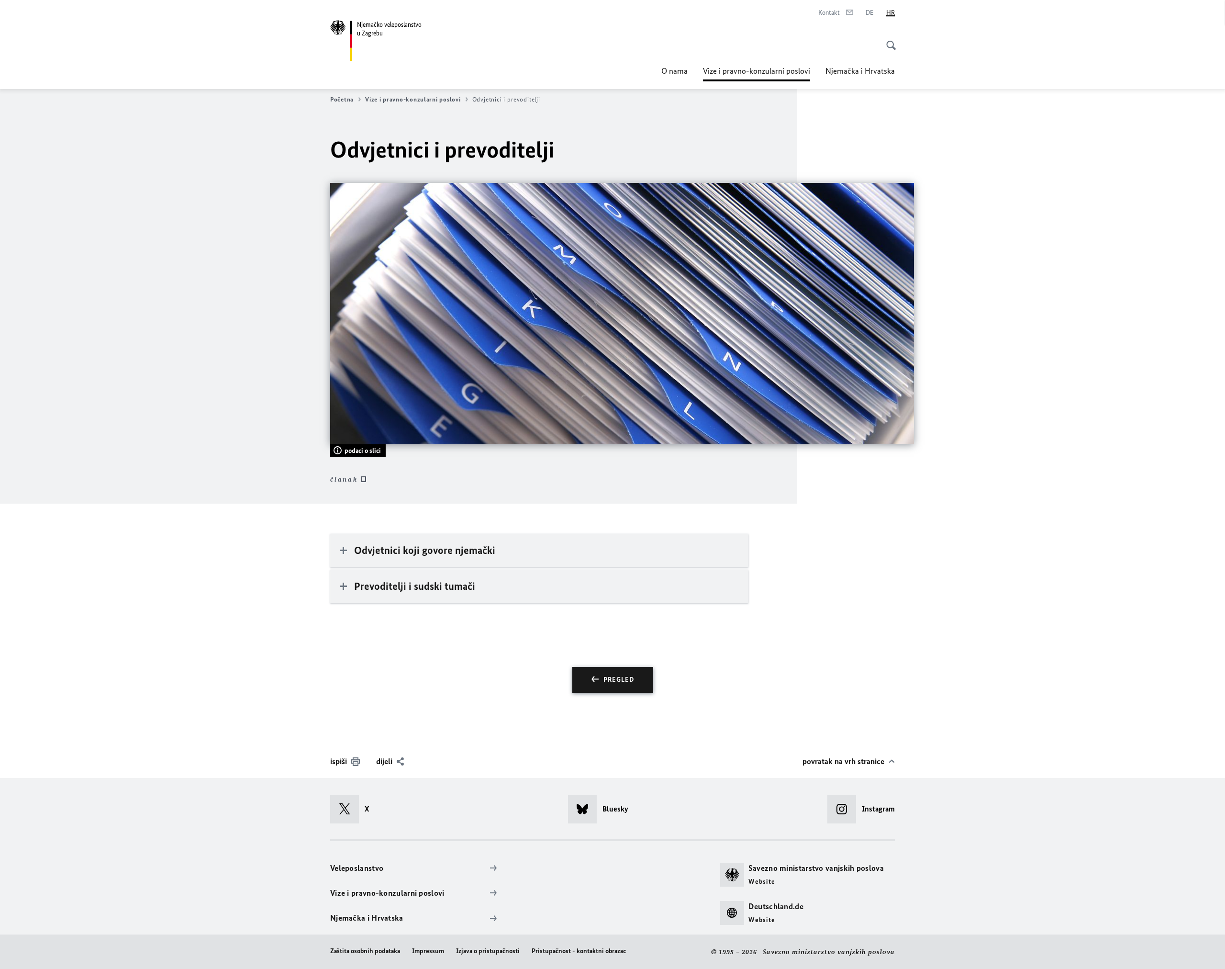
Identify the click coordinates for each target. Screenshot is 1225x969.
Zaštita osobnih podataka (365, 951)
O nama (674, 71)
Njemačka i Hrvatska (860, 71)
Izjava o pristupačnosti (488, 951)
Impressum (428, 951)
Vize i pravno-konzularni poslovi (756, 73)
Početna (342, 99)
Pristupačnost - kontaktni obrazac (579, 951)
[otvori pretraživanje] (888, 40)
